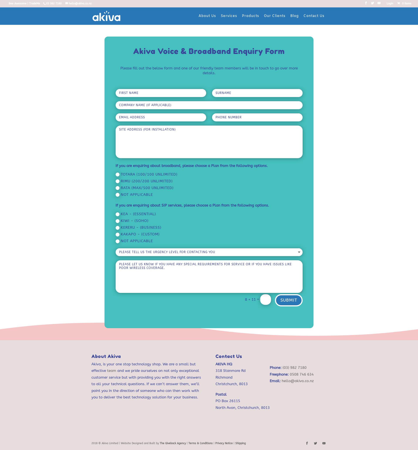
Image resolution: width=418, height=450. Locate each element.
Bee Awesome (18, 3)
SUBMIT (288, 300)
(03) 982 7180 (295, 367)
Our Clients (274, 16)
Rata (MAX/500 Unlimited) (147, 188)
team (111, 370)
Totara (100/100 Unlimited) (149, 174)
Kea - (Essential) (138, 214)
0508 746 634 (302, 374)
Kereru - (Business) (141, 227)
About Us (207, 16)
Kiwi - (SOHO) (134, 220)
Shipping (240, 443)
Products (250, 16)
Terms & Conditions (201, 443)
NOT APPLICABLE (137, 241)
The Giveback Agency (173, 443)
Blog (294, 16)
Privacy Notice (224, 443)
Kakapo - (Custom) (140, 234)
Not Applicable (137, 194)
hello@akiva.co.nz (298, 381)
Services (229, 16)
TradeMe (34, 3)
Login (390, 3)
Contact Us (313, 16)
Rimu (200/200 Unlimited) (147, 181)
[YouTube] (379, 4)
